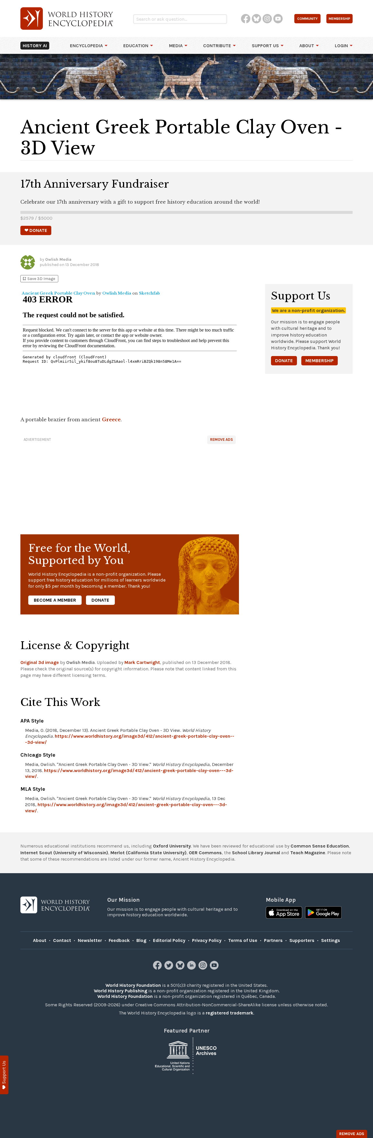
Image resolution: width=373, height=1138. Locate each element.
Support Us (265, 45)
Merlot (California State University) (148, 852)
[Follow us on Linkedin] (192, 968)
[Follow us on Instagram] (203, 968)
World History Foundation (133, 985)
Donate (100, 600)
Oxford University (172, 846)
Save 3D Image (38, 279)
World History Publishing (120, 990)
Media (176, 45)
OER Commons (205, 852)
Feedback (119, 940)
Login (341, 45)
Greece (111, 419)
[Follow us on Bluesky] (181, 968)
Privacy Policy (206, 940)
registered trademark (229, 1013)
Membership (319, 360)
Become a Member (55, 600)
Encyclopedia (86, 45)
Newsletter (90, 940)
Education (135, 45)
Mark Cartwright (142, 662)
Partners (273, 940)
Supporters (301, 940)
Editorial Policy (169, 940)
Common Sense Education (320, 846)
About (306, 45)
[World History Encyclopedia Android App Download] (323, 913)
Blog (141, 940)
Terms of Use (242, 940)
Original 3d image (39, 662)
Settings (330, 940)
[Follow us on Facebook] (158, 968)
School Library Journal (256, 852)
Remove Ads (221, 439)
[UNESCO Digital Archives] (186, 1055)
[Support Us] (4, 1075)
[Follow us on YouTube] (215, 968)
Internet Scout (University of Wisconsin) (64, 852)
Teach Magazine (307, 852)
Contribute (217, 45)
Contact (62, 940)
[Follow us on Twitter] (169, 968)
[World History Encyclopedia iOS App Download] (284, 913)
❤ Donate (35, 230)
